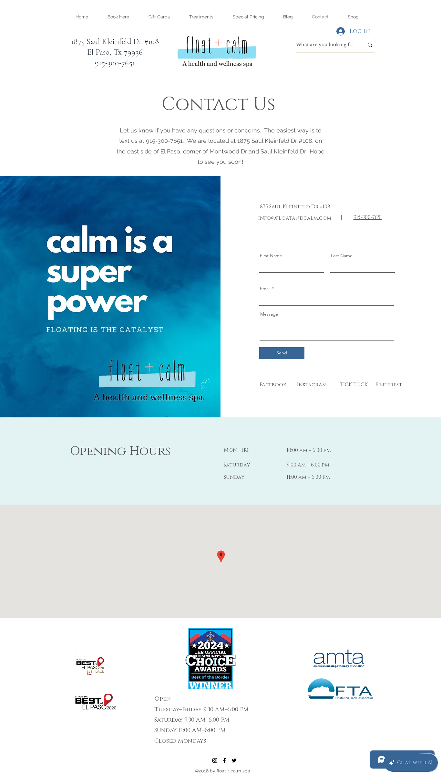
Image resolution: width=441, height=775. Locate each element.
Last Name (342, 255)
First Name (271, 255)
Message (269, 314)
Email (265, 288)
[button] (201, 17)
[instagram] (214, 760)
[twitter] (234, 760)
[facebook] (224, 760)
